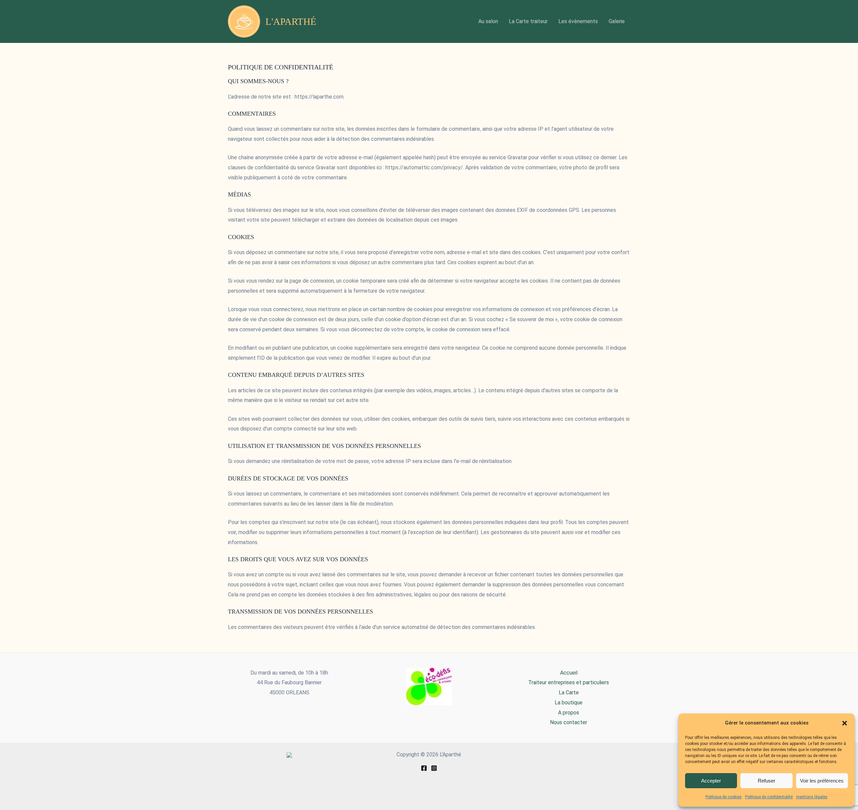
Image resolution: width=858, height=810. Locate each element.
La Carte (569, 692)
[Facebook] (424, 768)
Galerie (617, 21)
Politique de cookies (724, 797)
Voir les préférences (822, 781)
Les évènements (578, 21)
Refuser (766, 781)
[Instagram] (434, 768)
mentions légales (812, 797)
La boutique (569, 702)
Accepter (711, 781)
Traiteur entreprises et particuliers (568, 682)
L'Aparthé (290, 21)
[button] (844, 723)
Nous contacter (568, 722)
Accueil (568, 673)
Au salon (488, 21)
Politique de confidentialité (769, 797)
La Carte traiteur (528, 21)
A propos (568, 712)
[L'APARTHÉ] (289, 754)
